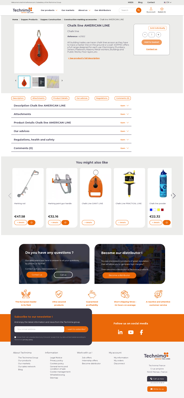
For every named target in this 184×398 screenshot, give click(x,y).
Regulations (101, 98)
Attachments (38, 98)
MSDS (130, 2)
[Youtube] (131, 332)
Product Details (60, 98)
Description (18, 98)
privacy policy (28, 340)
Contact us (151, 49)
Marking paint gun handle (60, 203)
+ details (20, 222)
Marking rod (19, 203)
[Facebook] (141, 332)
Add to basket (151, 42)
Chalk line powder (157, 203)
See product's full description (85, 58)
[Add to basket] (31, 222)
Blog (140, 2)
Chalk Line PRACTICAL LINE (129, 203)
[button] (174, 195)
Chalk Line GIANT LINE (92, 203)
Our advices (81, 98)
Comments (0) (122, 98)
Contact (151, 2)
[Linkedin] (120, 332)
